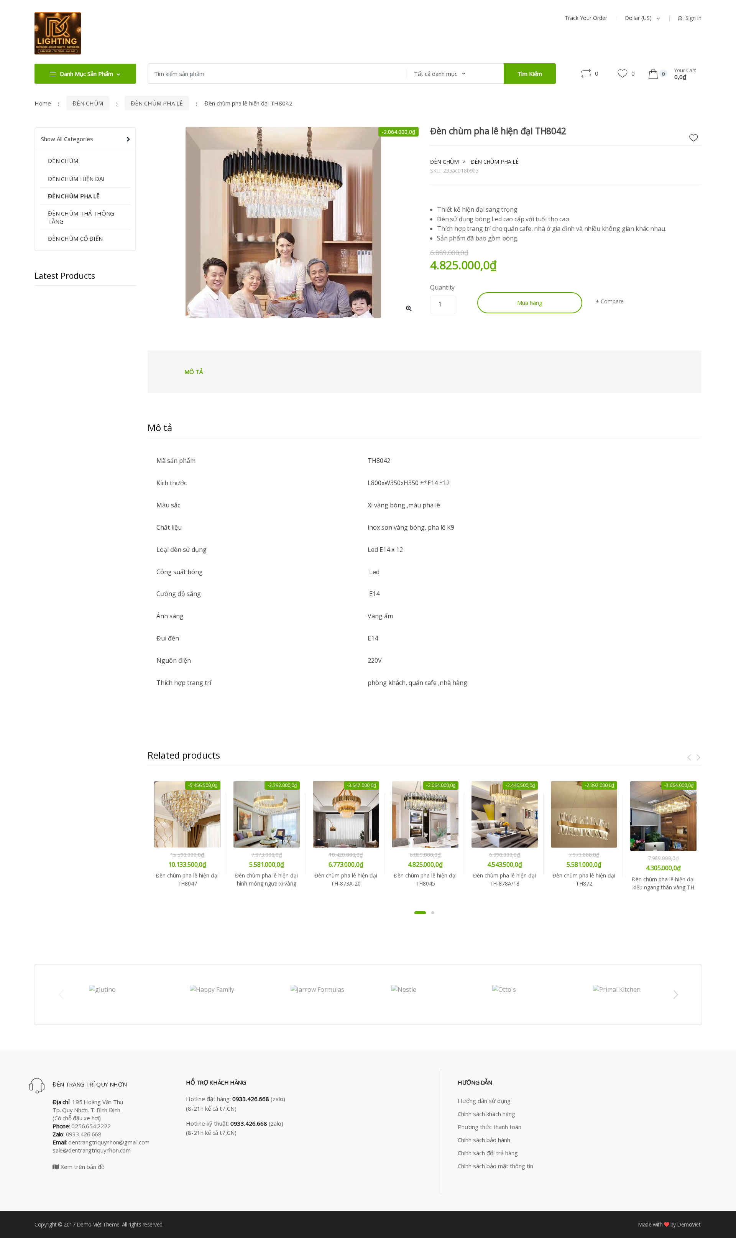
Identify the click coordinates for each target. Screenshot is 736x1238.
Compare (612, 301)
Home (42, 103)
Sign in (693, 17)
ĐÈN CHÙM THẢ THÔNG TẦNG (81, 217)
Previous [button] (60, 994)
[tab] (193, 372)
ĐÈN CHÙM (87, 103)
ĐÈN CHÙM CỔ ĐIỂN (75, 238)
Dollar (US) (639, 17)
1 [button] (420, 912)
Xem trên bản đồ (82, 1167)
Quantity (442, 287)
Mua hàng (529, 302)
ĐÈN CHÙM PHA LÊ (157, 103)
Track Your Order (586, 17)
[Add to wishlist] (696, 136)
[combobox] (274, 73)
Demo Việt (89, 1224)
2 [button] (432, 912)
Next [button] (675, 994)
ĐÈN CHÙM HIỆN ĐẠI (76, 179)
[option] (283, 222)
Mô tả (193, 371)
